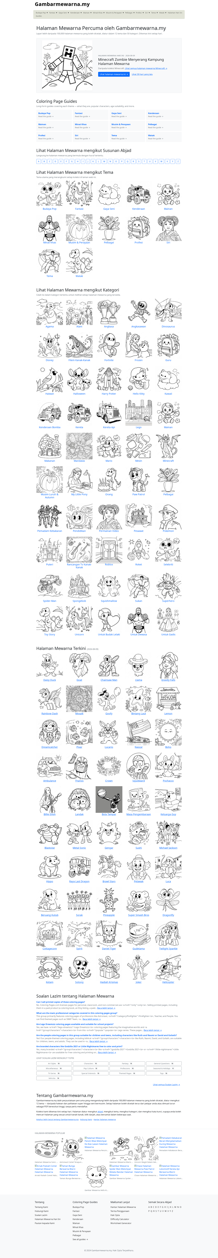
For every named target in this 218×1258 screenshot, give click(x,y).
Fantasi (52, 12)
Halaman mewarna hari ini (111, 55)
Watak (161, 12)
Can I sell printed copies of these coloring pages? (60, 1002)
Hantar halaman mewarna (105, 1119)
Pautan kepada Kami (44, 1223)
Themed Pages (127, 1073)
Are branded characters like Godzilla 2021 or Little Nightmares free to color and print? (79, 1046)
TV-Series (53, 1073)
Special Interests (90, 1073)
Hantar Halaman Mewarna (123, 1207)
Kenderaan (75, 12)
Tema (153, 12)
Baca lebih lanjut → (106, 1008)
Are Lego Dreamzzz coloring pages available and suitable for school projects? (75, 1024)
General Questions (163, 1063)
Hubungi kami (86, 1119)
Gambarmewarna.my (62, 4)
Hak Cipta (115, 1215)
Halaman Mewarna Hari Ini (47, 1219)
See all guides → (80, 1239)
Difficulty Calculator (120, 1219)
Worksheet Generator (121, 1223)
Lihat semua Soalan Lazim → (166, 1084)
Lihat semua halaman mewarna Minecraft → (146, 68)
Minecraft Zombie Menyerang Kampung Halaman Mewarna (131, 61)
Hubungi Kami (41, 1211)
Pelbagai (128, 12)
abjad (100, 1111)
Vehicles (54, 1078)
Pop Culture (90, 1068)
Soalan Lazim (41, 1215)
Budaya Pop (41, 12)
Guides (39, 16)
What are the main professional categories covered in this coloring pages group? (76, 1013)
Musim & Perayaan (114, 12)
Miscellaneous (53, 1068)
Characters (90, 1063)
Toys (163, 1073)
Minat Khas (98, 12)
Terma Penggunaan (120, 1211)
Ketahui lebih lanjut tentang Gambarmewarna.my (57, 1119)
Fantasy (127, 1063)
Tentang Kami (41, 1207)
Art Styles (53, 1063)
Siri (146, 12)
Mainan (86, 12)
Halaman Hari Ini (175, 12)
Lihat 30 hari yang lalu (142, 74)
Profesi (139, 12)
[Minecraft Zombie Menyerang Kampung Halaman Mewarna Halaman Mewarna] (67, 65)
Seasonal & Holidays (163, 1068)
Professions (126, 1068)
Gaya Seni (63, 12)
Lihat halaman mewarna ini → (114, 74)
